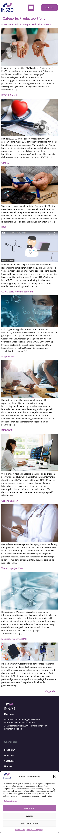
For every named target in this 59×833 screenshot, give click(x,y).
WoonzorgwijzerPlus (12, 568)
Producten (9, 749)
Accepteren (29, 808)
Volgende (51, 691)
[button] (55, 776)
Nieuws (8, 766)
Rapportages (8, 356)
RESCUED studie (9, 95)
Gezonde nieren (9, 500)
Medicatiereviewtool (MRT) (15, 638)
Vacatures (9, 760)
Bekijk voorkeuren (29, 823)
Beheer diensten (10, 801)
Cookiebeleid (20, 829)
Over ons (9, 755)
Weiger (29, 815)
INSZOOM (6, 430)
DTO (3, 227)
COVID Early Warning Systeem (17, 291)
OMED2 (5, 162)
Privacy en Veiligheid (35, 829)
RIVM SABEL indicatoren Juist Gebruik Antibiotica (26, 24)
